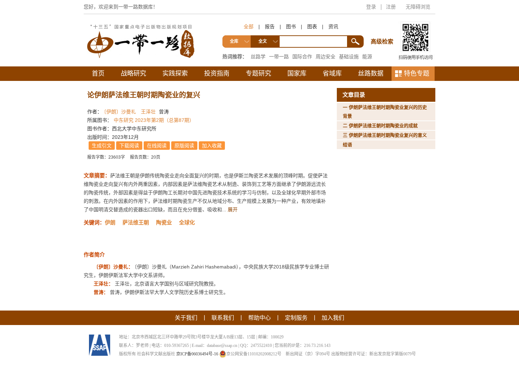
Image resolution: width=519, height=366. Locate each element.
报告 (270, 26)
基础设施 (349, 56)
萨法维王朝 (136, 222)
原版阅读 (184, 145)
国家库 (296, 73)
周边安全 (325, 56)
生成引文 (102, 145)
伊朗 (110, 222)
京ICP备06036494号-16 (197, 354)
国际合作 (302, 56)
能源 (367, 56)
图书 (291, 26)
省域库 (332, 73)
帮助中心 (259, 318)
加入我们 (333, 318)
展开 (233, 209)
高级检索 (383, 28)
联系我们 (222, 318)
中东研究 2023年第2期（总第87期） (154, 120)
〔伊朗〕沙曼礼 (120, 111)
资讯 (333, 26)
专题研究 (258, 73)
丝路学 (258, 56)
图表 (312, 26)
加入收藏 (212, 145)
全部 (248, 26)
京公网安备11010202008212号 (253, 354)
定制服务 (296, 318)
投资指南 (216, 73)
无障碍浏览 (418, 7)
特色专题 (416, 73)
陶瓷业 (164, 222)
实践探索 (175, 73)
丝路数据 (370, 73)
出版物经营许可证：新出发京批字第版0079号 (373, 354)
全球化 (187, 222)
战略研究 (133, 73)
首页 (98, 73)
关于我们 (186, 318)
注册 (391, 7)
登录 (371, 7)
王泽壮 (148, 111)
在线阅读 (157, 145)
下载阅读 (129, 145)
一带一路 (279, 56)
